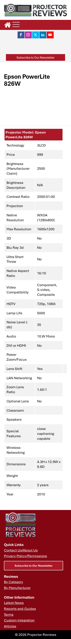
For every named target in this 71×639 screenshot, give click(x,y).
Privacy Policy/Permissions (25, 555)
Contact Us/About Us (21, 550)
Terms (8, 614)
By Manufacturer (17, 587)
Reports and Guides (20, 608)
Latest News (14, 602)
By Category (13, 581)
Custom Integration (19, 620)
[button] (35, 57)
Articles (10, 626)
